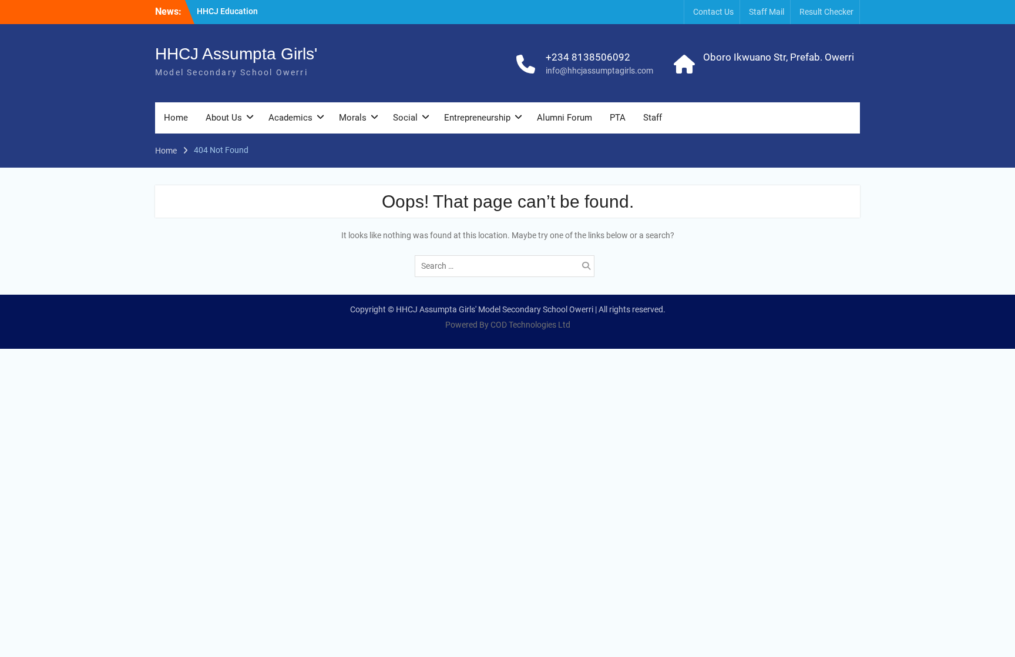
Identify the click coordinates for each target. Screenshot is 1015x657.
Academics (290, 117)
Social (405, 117)
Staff (652, 117)
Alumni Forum (564, 117)
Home (176, 117)
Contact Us (713, 11)
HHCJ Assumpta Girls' (236, 54)
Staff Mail (766, 11)
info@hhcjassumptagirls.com (599, 70)
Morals (353, 117)
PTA (618, 117)
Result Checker (826, 11)
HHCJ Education (227, 11)
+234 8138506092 (588, 57)
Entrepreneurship (477, 117)
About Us (224, 117)
